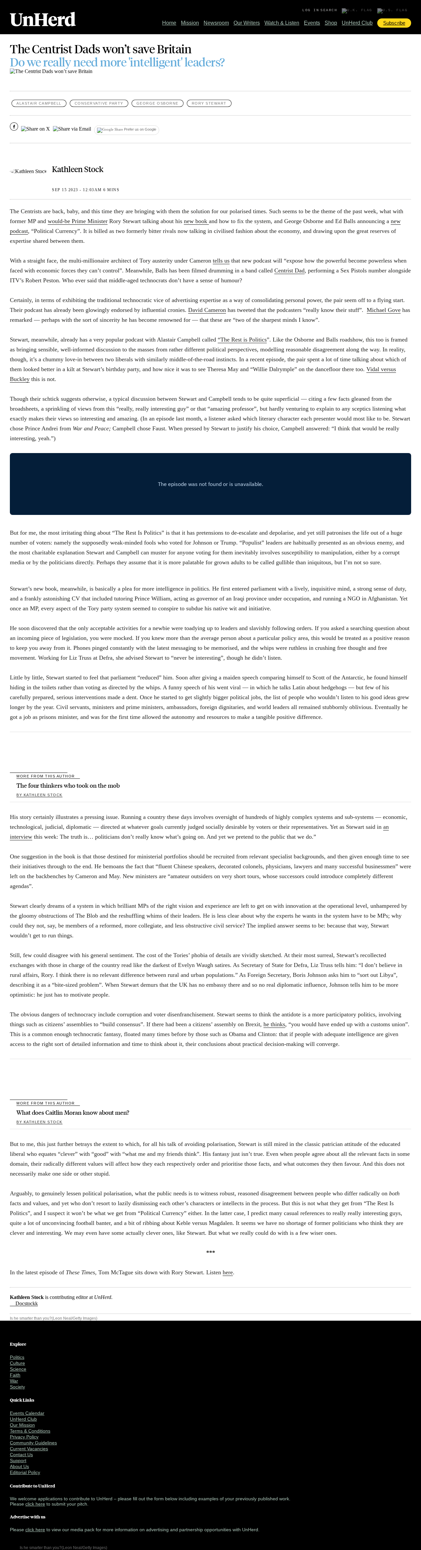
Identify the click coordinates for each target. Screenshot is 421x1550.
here (228, 1272)
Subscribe (394, 23)
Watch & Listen (281, 23)
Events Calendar (27, 1413)
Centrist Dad (289, 270)
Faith (15, 1375)
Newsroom (216, 23)
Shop (331, 23)
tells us (221, 260)
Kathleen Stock (77, 168)
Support (18, 1460)
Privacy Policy (24, 1436)
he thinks (274, 1024)
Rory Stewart (209, 103)
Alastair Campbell (39, 103)
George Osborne (157, 103)
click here (35, 1504)
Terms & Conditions (30, 1431)
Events (312, 23)
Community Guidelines (33, 1442)
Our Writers (247, 23)
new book (196, 221)
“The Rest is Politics (242, 339)
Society (17, 1386)
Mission (190, 23)
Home (169, 23)
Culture (17, 1363)
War (14, 1381)
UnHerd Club (357, 23)
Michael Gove (384, 310)
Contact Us (21, 1454)
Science (18, 1369)
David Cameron (207, 310)
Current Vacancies (29, 1448)
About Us (19, 1466)
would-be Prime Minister (78, 221)
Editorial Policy (25, 1472)
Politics (17, 1357)
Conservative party (99, 103)
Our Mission (22, 1425)
